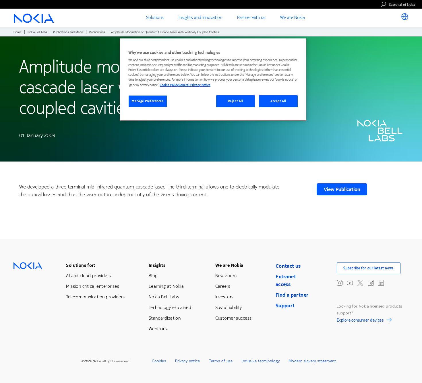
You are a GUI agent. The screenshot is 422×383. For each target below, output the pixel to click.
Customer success (233, 318)
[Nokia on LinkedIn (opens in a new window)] (381, 283)
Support (285, 305)
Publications (97, 32)
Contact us (288, 266)
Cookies (159, 361)
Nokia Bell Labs (37, 32)
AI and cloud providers (88, 275)
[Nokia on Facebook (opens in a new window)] (370, 283)
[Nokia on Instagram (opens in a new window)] (339, 283)
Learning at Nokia (166, 286)
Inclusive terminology (261, 361)
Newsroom (226, 275)
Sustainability (228, 307)
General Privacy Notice (194, 85)
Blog (153, 275)
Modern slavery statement (312, 361)
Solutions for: (80, 265)
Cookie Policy (169, 85)
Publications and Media (68, 32)
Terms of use (221, 361)
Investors (224, 297)
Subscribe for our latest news (368, 268)
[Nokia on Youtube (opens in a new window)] (350, 283)
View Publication (342, 189)
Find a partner (292, 294)
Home (17, 32)
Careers (223, 286)
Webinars (158, 328)
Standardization (165, 318)
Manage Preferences (147, 101)
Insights (157, 265)
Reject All (235, 101)
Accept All (278, 101)
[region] (213, 79)
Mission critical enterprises (92, 286)
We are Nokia (229, 265)
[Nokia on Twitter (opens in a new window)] (360, 283)
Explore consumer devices (360, 321)
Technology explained (170, 307)
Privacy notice (187, 361)
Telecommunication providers (95, 297)
